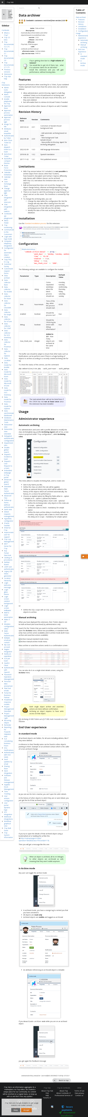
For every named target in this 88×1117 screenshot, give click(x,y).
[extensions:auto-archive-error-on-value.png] (44, 590)
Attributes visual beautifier (7, 131)
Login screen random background (8, 600)
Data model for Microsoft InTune (7, 382)
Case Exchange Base (7, 183)
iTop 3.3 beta (7, 38)
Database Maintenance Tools (9, 420)
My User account (7, 646)
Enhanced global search (7, 482)
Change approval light (7, 190)
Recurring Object (7, 721)
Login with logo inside (8, 237)
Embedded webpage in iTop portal (8, 473)
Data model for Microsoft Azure (7, 373)
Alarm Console (7, 95)
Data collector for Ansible (8, 289)
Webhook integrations (8, 818)
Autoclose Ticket (7, 155)
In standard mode (83, 56)
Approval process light (7, 119)
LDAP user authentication (9, 568)
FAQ (47, 1093)
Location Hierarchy (7, 579)
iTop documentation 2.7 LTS (9, 65)
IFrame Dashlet (7, 524)
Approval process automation (8, 112)
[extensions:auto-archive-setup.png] (44, 232)
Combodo (5, 30)
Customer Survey (7, 265)
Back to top (64, 1080)
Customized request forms (8, 271)
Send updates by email (8, 761)
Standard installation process (35, 223)
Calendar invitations (8, 173)
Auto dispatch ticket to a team (7, 148)
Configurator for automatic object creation (8, 252)
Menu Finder (6, 221)
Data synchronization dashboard (10, 413)
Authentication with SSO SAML (9, 754)
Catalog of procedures (8, 558)
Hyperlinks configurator (8, 520)
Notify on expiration (7, 655)
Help (47, 1095)
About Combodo (62, 1093)
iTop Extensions (6, 84)
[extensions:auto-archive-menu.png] (44, 458)
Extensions (8, 74)
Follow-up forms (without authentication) (9, 503)
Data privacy (79, 1093)
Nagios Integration (8, 650)
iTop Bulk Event (7, 829)
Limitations (82, 26)
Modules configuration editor (9, 626)
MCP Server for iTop (7, 546)
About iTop (64, 1091)
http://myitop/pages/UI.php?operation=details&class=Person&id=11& (34, 839)
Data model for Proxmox (7, 399)
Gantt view (8, 509)
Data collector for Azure (7, 296)
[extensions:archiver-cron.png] (44, 383)
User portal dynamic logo (7, 806)
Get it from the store (10, 14)
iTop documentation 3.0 (9, 58)
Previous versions (7, 70)
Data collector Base (7, 282)
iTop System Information (8, 835)
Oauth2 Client (7, 664)
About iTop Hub (47, 1091)
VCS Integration (8, 813)
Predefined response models (8, 702)
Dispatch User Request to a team (8, 464)
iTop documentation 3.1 (9, 51)
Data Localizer (7, 359)
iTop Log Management (9, 540)
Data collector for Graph (7, 312)
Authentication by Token (9, 137)
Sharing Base (7, 767)
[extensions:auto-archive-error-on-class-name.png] (44, 535)
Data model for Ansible (7, 365)
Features (81, 19)
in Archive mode (83, 63)
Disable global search (7, 449)
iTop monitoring (8, 226)
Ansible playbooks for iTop (8, 101)
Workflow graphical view (7, 823)
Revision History (81, 23)
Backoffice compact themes (8, 161)
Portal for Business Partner (7, 695)
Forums (46, 1098)
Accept (26, 1110)
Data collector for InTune (8, 319)
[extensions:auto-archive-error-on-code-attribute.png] (44, 563)
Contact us (79, 1095)
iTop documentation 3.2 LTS (9, 44)
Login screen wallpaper (7, 608)
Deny (16, 1110)
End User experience (82, 50)
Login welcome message (7, 585)
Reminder (7, 725)
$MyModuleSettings (28, 249)
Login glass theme (6, 592)
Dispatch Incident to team (8, 456)
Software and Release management (9, 778)
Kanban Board (7, 563)
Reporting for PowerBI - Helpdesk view (7, 732)
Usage (78, 33)
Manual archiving (83, 46)
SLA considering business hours (8, 742)
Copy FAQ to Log (7, 260)
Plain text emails (7, 689)
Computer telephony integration (8, 243)
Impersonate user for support (9, 534)
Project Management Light (9, 715)
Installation (82, 29)
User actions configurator (8, 798)
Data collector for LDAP (7, 326)
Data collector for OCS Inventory (7, 334)
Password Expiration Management (9, 676)
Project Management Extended (9, 709)
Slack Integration (8, 772)
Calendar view (7, 178)
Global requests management (9, 514)
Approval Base (7, 107)
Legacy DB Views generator (8, 573)
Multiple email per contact (7, 640)
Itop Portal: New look (7, 553)
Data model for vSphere (7, 406)
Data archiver (7, 276)
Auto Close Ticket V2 (8, 141)
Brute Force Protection (8, 167)
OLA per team (7, 659)
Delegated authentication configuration (9, 438)
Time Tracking (7, 792)
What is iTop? (7, 34)
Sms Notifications (9, 749)
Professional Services (63, 1095)
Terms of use (79, 1091)
